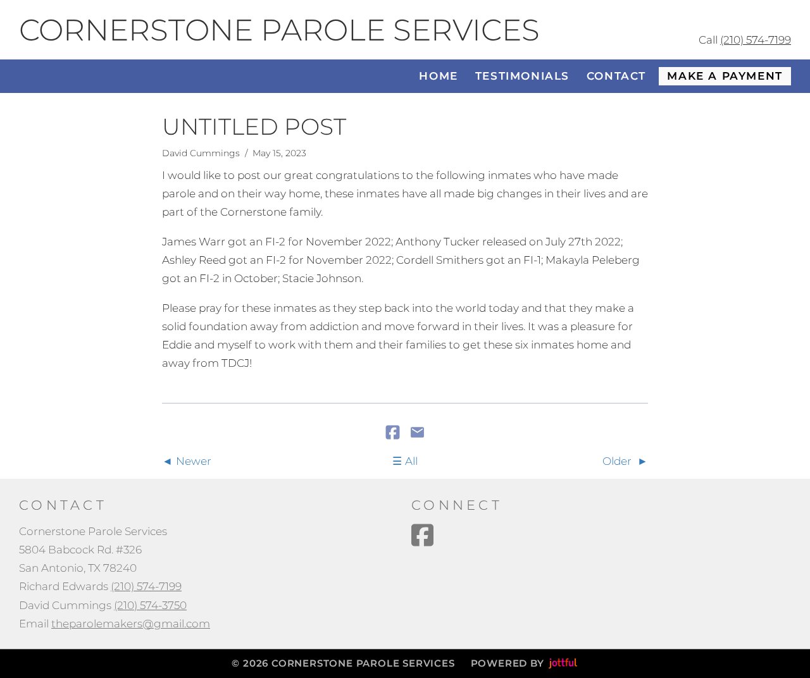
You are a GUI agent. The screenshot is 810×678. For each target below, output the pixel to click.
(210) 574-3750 (150, 605)
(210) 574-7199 (755, 40)
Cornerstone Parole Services (279, 29)
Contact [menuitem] (616, 76)
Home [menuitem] (438, 76)
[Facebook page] (422, 535)
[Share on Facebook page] (394, 433)
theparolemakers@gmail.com (130, 623)
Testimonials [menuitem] (522, 76)
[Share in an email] (417, 433)
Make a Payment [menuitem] (724, 76)
